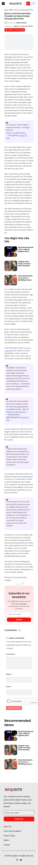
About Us (7, 826)
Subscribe (19, 819)
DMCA (6, 840)
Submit (19, 620)
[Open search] (28, 3)
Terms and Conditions (12, 831)
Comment (11, 654)
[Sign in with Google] (33, 3)
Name (9, 674)
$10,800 (30, 476)
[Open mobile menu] (3, 3)
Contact (7, 845)
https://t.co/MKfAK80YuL (16, 133)
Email (9, 686)
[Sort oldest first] (19, 630)
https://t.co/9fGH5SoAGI (16, 412)
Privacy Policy (9, 836)
